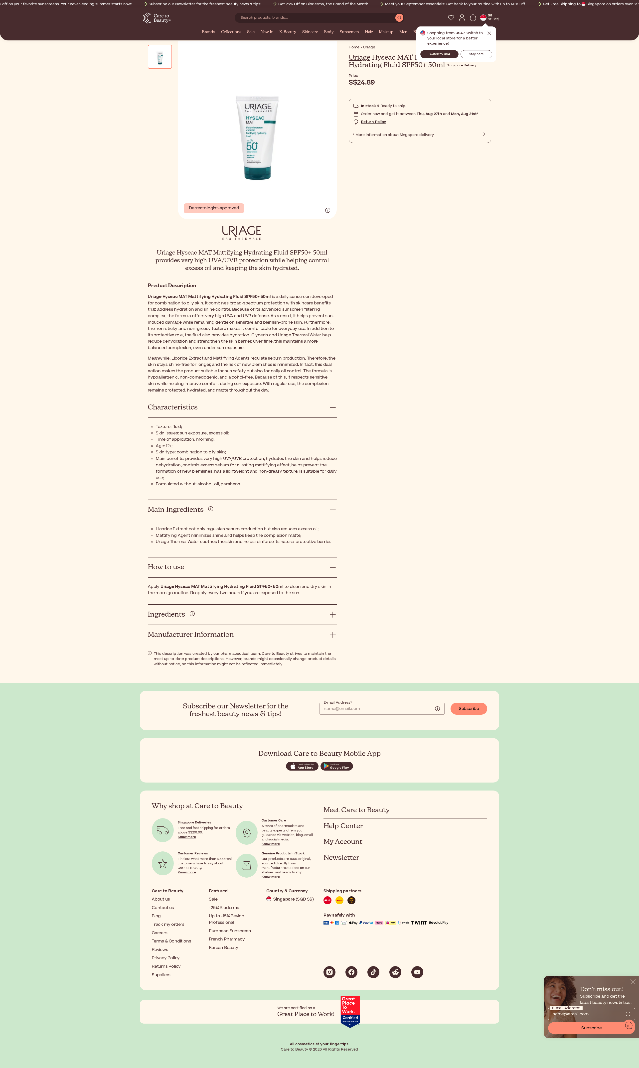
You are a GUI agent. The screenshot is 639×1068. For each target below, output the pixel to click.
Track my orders (168, 925)
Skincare (310, 32)
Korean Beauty (223, 948)
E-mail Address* (337, 703)
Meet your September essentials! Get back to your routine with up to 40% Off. (455, 4)
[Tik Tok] (373, 972)
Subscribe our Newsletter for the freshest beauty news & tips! (205, 4)
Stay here (476, 54)
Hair (369, 32)
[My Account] (462, 18)
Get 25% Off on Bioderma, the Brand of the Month (323, 4)
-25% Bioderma (224, 908)
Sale (250, 32)
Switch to (439, 54)
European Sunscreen (230, 931)
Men (403, 32)
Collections (231, 32)
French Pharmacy (227, 939)
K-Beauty (287, 32)
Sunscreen (349, 32)
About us (161, 899)
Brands (208, 32)
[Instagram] (329, 972)
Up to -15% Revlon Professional (226, 919)
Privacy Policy (166, 958)
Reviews (160, 950)
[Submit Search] (399, 18)
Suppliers (161, 975)
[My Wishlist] (451, 18)
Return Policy (373, 122)
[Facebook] (351, 972)
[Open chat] (629, 1026)
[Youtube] (417, 972)
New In (267, 32)
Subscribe (469, 709)
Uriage (359, 57)
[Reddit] (395, 972)
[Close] (633, 982)
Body (328, 32)
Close (489, 33)
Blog (156, 916)
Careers (159, 933)
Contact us (163, 908)
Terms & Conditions (171, 941)
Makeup (386, 32)
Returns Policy (166, 966)
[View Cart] (473, 18)
